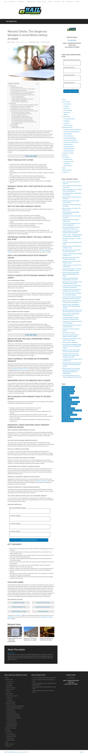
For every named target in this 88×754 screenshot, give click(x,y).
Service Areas (12, 1)
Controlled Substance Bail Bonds (72, 129)
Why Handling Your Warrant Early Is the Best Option (22, 109)
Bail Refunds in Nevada (69, 332)
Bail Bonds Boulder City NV (43, 607)
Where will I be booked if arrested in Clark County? (23, 119)
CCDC (72, 391)
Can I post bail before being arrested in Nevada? (22, 113)
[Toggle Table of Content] (36, 84)
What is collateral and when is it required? (21, 116)
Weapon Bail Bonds (69, 148)
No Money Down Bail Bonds (71, 142)
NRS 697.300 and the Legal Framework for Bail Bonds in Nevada (24, 104)
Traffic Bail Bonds (68, 144)
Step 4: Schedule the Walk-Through (19, 100)
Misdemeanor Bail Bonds (70, 140)
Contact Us (77, 1)
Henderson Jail (66, 406)
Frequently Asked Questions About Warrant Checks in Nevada (24, 110)
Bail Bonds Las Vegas (18, 602)
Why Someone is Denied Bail (70, 342)
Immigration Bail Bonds (70, 138)
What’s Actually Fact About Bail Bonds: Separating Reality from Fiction (71, 274)
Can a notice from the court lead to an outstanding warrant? (24, 121)
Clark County (67, 104)
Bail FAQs (50, 1)
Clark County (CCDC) (69, 119)
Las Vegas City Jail (67, 412)
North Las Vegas (68, 110)
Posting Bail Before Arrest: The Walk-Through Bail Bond (23, 91)
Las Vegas (66, 106)
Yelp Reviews (67, 163)
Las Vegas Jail (66, 416)
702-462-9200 (72, 40)
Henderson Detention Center (20, 368)
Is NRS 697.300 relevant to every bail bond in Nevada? (23, 120)
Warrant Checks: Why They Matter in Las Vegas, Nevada (23, 88)
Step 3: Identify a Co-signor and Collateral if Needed (23, 99)
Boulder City (67, 112)
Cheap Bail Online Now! (17, 123)
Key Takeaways (14, 124)
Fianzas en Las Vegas (41, 1)
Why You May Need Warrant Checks (19, 90)
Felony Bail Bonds (68, 136)
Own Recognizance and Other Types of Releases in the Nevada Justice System (72, 364)
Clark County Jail (66, 399)
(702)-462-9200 (12, 85)
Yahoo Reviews (68, 165)
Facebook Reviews (69, 161)
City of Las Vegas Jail (67, 393)
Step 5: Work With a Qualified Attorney (20, 101)
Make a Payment (69, 1)
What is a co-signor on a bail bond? (20, 115)
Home (5, 1)
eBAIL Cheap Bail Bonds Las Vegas (12, 752)
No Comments (46, 42)
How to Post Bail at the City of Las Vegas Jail (44, 677)
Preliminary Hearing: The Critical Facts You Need (46, 639)
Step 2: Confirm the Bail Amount (19, 97)
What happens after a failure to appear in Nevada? (23, 117)
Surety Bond (77, 419)
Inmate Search (21, 1)
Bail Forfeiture (66, 391)
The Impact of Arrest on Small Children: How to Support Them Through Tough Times (71, 355)
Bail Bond (71, 387)
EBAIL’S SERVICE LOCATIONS (18, 127)
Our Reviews (56, 1)
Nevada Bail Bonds (69, 151)
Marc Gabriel (12, 42)
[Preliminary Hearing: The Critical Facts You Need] (47, 632)
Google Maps (11, 617)
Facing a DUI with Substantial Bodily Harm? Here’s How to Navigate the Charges (72, 346)
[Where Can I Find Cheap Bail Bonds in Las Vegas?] (31, 632)
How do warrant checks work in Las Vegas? (21, 112)
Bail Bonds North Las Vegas (19, 611)
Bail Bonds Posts (11, 21)
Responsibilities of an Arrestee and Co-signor (20, 107)
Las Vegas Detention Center (69, 414)
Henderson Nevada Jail (68, 408)
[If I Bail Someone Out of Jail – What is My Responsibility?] (15, 632)
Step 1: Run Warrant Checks (18, 96)
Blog (63, 1)
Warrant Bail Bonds (69, 146)
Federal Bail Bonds (67, 402)
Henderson (67, 108)
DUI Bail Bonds (68, 133)
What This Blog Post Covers (17, 87)
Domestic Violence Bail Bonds (71, 131)
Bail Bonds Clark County (43, 602)
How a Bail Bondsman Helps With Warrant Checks (21, 93)
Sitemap (81, 752)
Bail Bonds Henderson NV (18, 607)
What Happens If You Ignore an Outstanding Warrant (22, 106)
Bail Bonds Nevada (43, 611)
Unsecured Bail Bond (67, 421)
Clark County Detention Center (70, 397)
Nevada (66, 114)
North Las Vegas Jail (42, 480)
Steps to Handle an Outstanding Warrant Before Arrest (22, 94)
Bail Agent (65, 387)
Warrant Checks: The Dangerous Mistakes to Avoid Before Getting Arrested (71, 306)
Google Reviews (68, 159)
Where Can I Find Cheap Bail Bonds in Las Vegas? (30, 639)
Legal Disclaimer (14, 126)
